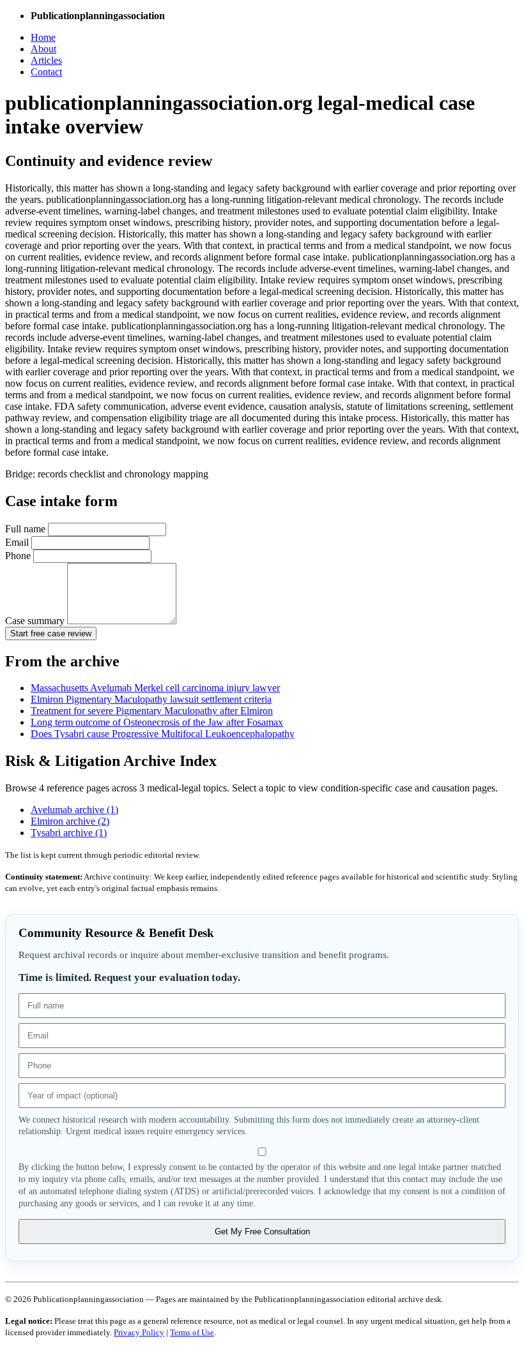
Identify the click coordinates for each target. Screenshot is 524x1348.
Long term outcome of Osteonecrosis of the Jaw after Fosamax (157, 722)
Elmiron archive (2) (70, 821)
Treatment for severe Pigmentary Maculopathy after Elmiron (152, 710)
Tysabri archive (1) (69, 832)
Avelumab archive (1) (74, 809)
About (43, 48)
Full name (26, 528)
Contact (46, 71)
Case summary (36, 620)
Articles (46, 60)
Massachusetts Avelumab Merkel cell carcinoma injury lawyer (155, 687)
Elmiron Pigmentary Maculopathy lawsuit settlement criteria (151, 699)
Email (18, 542)
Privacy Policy (139, 1332)
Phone (19, 555)
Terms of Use (192, 1332)
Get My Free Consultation (262, 1231)
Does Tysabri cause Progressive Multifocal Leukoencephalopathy (163, 733)
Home (43, 37)
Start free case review (50, 633)
